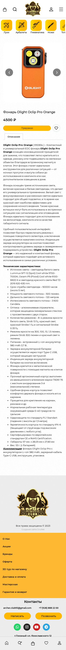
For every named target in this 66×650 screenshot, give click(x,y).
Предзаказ (27, 128)
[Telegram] (46, 627)
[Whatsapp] (17, 627)
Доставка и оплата (14, 576)
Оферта (7, 561)
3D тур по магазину (15, 569)
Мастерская (10, 584)
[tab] (14, 136)
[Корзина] (5, 9)
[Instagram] (26, 627)
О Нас (6, 538)
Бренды (7, 554)
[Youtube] (36, 627)
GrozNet (41, 529)
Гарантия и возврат (15, 592)
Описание (14, 136)
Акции (7, 546)
